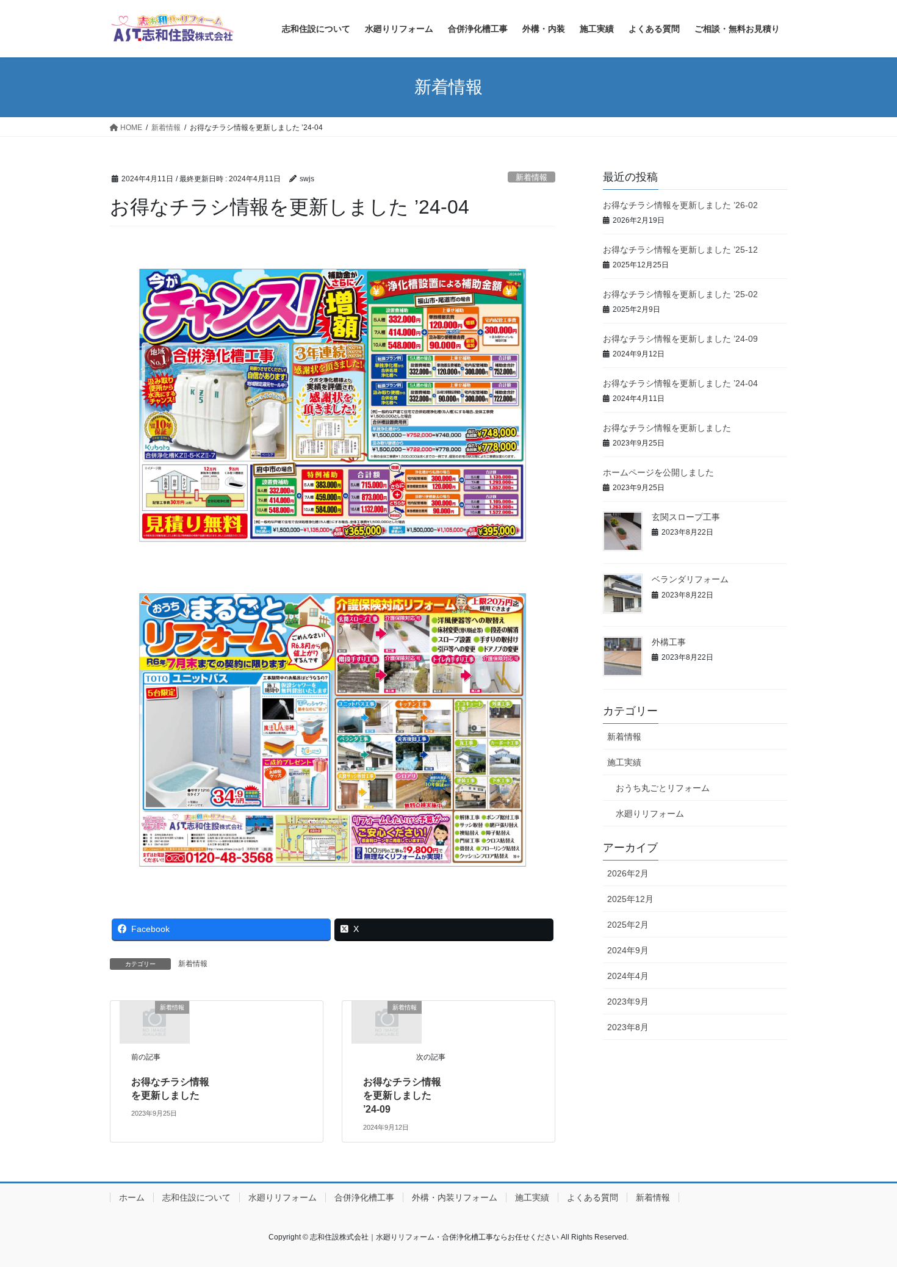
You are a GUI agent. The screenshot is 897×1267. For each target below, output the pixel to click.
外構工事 (669, 642)
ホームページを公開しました (658, 472)
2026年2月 (628, 873)
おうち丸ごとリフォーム (663, 788)
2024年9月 (628, 950)
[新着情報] (154, 1021)
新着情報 (531, 177)
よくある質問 (592, 1197)
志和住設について (196, 1197)
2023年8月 (628, 1027)
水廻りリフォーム (650, 813)
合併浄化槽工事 (364, 1197)
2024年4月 (628, 976)
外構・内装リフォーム (454, 1197)
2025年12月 (630, 899)
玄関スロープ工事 (686, 517)
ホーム (132, 1197)
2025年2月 (628, 924)
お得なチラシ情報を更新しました (667, 428)
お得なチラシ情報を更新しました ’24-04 (680, 383)
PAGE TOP (865, 1218)
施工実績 (624, 762)
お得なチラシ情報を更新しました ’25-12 (680, 249)
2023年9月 (628, 1001)
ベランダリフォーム (690, 579)
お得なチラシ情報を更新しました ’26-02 (680, 205)
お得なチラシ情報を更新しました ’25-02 (680, 294)
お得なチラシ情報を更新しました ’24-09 (402, 1095)
